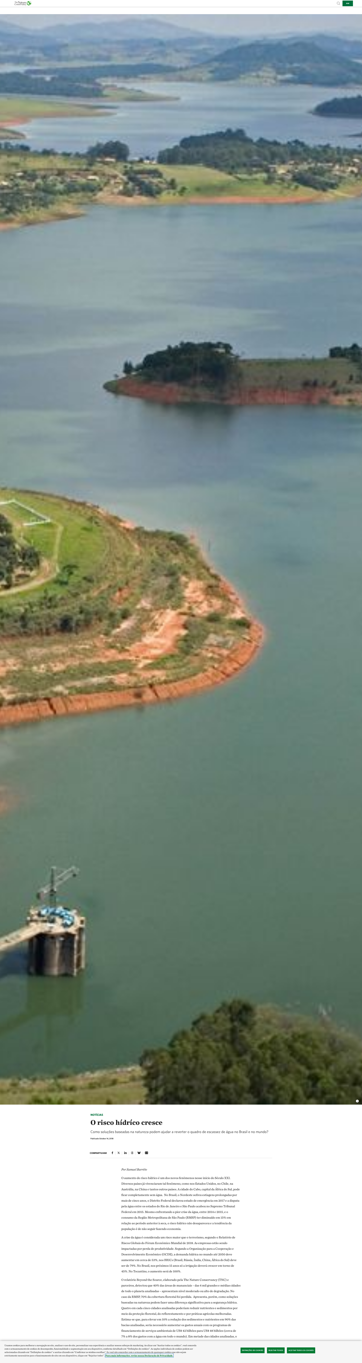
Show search (338, 3)
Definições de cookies (252, 1350)
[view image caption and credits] (357, 1100)
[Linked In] (125, 1153)
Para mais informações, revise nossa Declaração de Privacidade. (139, 1355)
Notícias (96, 1114)
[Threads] (132, 1153)
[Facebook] (112, 1153)
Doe (347, 3)
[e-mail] (146, 1153)
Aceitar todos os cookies (301, 1350)
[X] (119, 1153)
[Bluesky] (139, 1153)
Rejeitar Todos (276, 1350)
